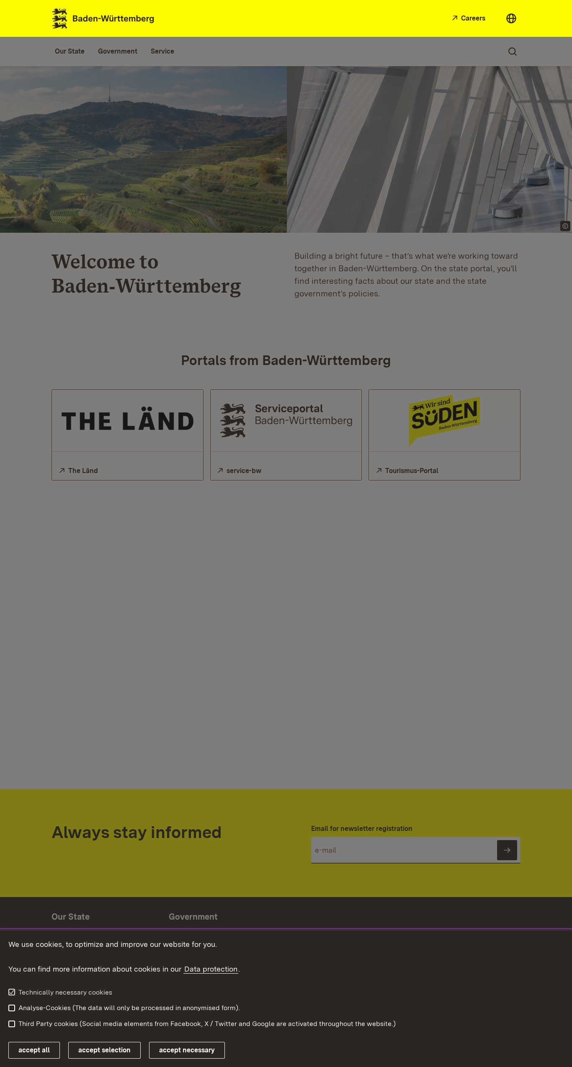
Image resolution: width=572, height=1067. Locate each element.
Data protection (210, 968)
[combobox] (511, 18)
